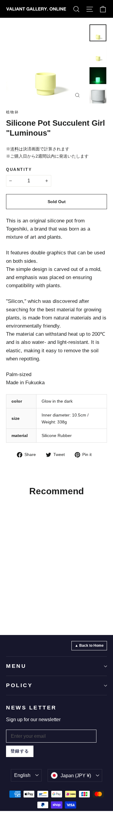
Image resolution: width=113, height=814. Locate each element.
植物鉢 (12, 112)
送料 (14, 148)
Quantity (19, 169)
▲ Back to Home (89, 645)
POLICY (19, 685)
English (22, 775)
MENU (16, 666)
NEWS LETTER (31, 708)
